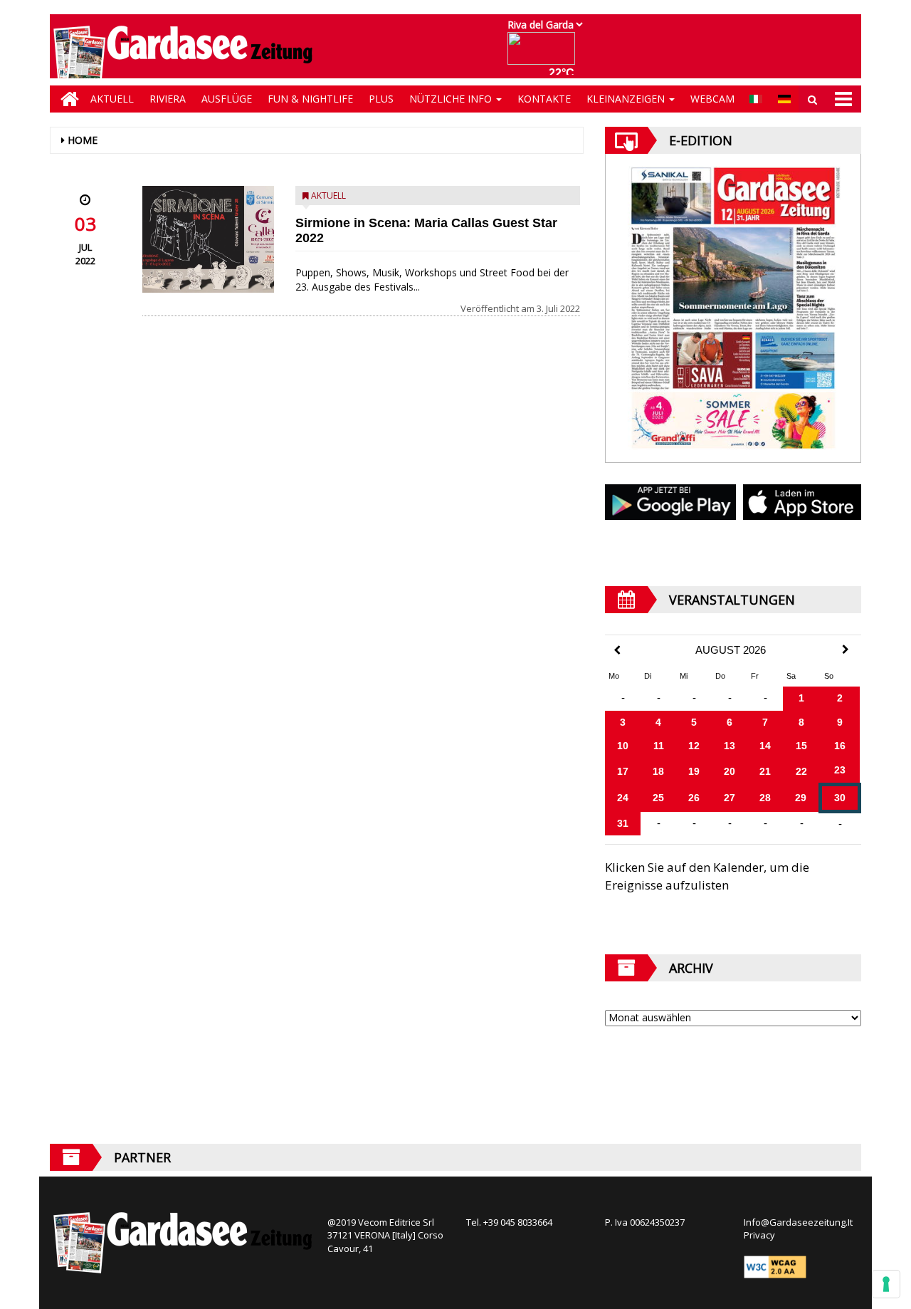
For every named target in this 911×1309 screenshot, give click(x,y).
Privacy (759, 1235)
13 (729, 745)
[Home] (66, 99)
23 (840, 770)
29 (800, 797)
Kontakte (544, 98)
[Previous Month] (617, 650)
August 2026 (730, 650)
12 (694, 745)
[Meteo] (545, 55)
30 (840, 797)
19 (694, 771)
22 (801, 771)
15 (801, 745)
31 (622, 823)
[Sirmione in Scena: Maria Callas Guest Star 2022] (208, 239)
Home (83, 140)
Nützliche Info (452, 98)
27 (729, 797)
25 (658, 797)
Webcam (712, 98)
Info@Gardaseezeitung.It (798, 1222)
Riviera (167, 98)
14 (765, 745)
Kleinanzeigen (627, 98)
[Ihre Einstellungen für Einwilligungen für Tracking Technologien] (886, 1284)
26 (694, 797)
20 (729, 771)
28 (765, 797)
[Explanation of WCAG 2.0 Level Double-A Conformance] (775, 1266)
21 (765, 771)
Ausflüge (226, 98)
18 (658, 771)
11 (658, 745)
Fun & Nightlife (310, 98)
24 (622, 797)
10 (622, 745)
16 (840, 745)
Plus (381, 98)
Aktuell (112, 98)
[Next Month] (845, 649)
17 (622, 771)
